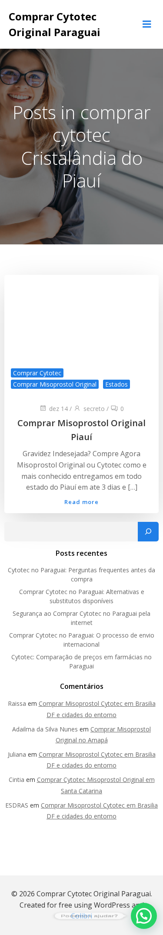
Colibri (81, 916)
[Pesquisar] (148, 532)
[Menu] (147, 24)
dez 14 (58, 408)
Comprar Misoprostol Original (54, 384)
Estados (116, 384)
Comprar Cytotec (37, 373)
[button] (144, 916)
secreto (94, 408)
